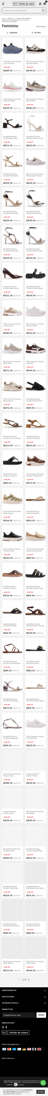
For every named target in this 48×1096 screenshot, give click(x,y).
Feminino (11, 18)
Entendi (41, 1092)
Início (4, 18)
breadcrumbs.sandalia (23, 18)
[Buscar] (43, 10)
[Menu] (3, 4)
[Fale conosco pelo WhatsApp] (43, 1083)
